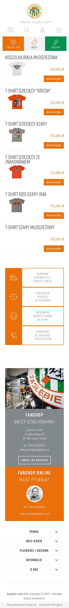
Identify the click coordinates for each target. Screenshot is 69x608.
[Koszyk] (58, 29)
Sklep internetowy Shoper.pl (21, 604)
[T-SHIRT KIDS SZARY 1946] (17, 205)
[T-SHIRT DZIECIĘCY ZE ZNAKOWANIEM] (17, 172)
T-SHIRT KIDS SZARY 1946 (25, 194)
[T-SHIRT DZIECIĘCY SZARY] (17, 135)
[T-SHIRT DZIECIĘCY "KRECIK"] (17, 102)
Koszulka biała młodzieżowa (31, 57)
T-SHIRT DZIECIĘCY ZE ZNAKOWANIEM (22, 159)
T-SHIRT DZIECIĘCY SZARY (26, 123)
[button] (11, 30)
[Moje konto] (43, 29)
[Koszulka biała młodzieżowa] (17, 68)
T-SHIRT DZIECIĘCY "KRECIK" (28, 90)
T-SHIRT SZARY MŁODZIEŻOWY (30, 227)
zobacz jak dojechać (34, 460)
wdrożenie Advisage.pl (50, 604)
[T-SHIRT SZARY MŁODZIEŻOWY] (17, 233)
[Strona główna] (34, 11)
